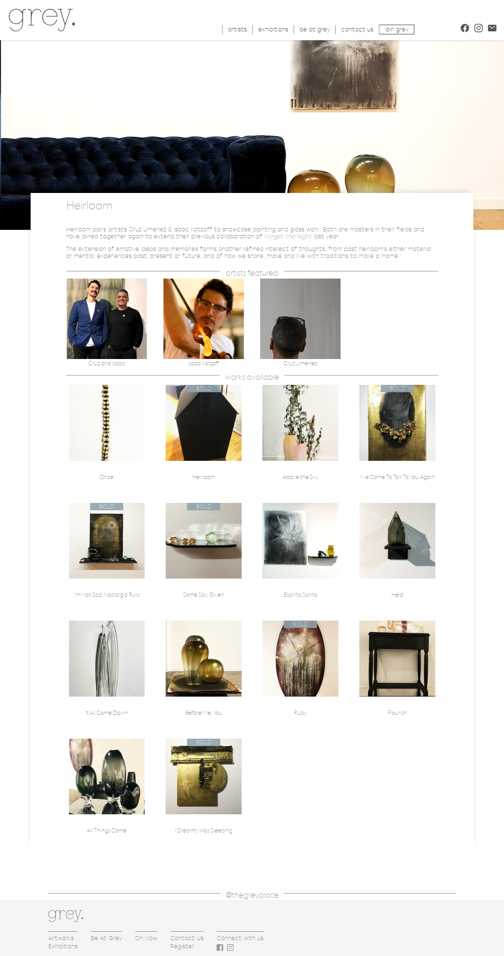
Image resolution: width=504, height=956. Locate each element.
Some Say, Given (203, 595)
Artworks (61, 938)
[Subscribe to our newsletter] (492, 28)
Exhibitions (63, 946)
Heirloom (203, 477)
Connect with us (240, 938)
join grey (396, 29)
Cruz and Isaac (107, 363)
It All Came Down (107, 713)
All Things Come (107, 831)
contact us (357, 29)
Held (397, 595)
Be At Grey (106, 938)
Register (182, 946)
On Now (146, 938)
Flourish (397, 713)
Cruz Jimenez (300, 363)
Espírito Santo (300, 595)
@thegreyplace (252, 895)
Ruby (300, 713)
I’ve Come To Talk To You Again (397, 477)
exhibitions (273, 29)
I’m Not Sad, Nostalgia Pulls (106, 595)
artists (237, 29)
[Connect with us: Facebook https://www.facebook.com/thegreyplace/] (465, 28)
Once (107, 477)
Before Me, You (203, 713)
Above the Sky (300, 477)
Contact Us (187, 938)
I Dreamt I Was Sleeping (203, 831)
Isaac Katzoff (203, 363)
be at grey (315, 29)
